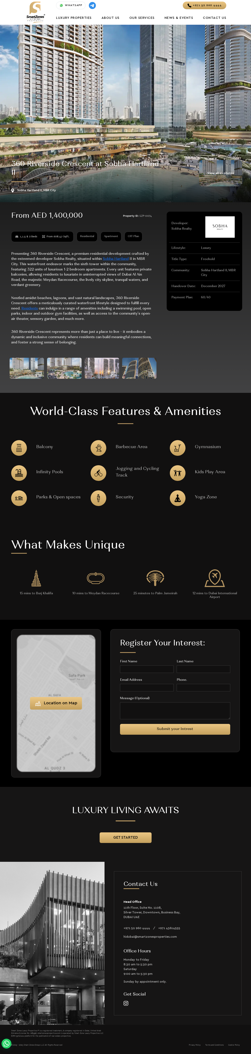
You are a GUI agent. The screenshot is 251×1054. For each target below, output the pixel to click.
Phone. (182, 680)
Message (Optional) (134, 698)
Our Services (142, 17)
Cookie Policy (234, 1045)
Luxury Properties (74, 17)
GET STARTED (125, 837)
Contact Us (214, 17)
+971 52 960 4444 (137, 928)
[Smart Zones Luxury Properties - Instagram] (126, 1003)
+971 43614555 (169, 928)
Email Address (131, 680)
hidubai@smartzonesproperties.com (150, 936)
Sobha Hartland (116, 259)
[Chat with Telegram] (92, 5)
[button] (6, 1044)
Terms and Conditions (214, 1045)
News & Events (179, 17)
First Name (128, 661)
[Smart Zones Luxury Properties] (36, 12)
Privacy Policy (195, 1045)
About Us (111, 17)
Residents (29, 308)
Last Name (185, 661)
